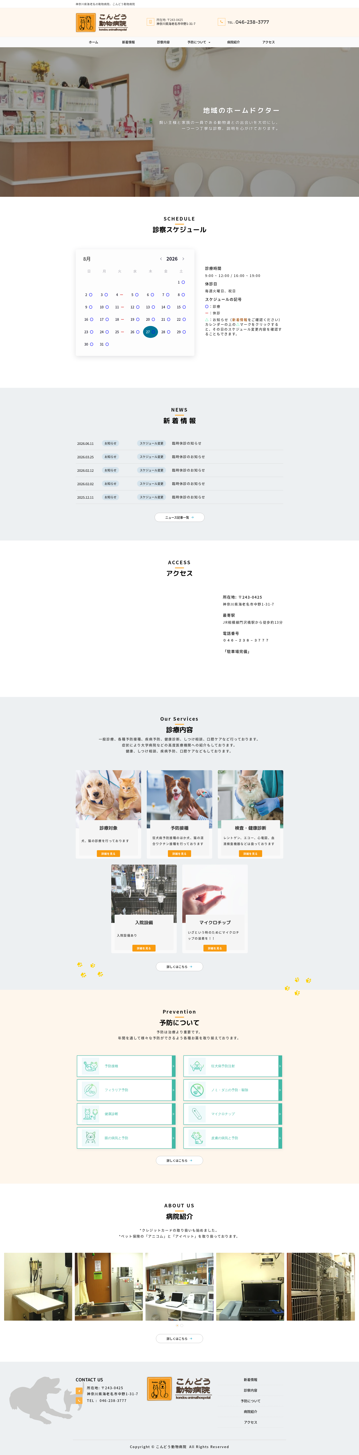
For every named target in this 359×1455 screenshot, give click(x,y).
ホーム (93, 42)
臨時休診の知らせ (187, 443)
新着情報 (128, 42)
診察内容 (163, 42)
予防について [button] (196, 42)
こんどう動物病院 (171, 1446)
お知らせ (110, 443)
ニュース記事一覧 (177, 517)
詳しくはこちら (177, 966)
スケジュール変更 (151, 443)
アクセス (268, 42)
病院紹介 (233, 42)
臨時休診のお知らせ (188, 456)
